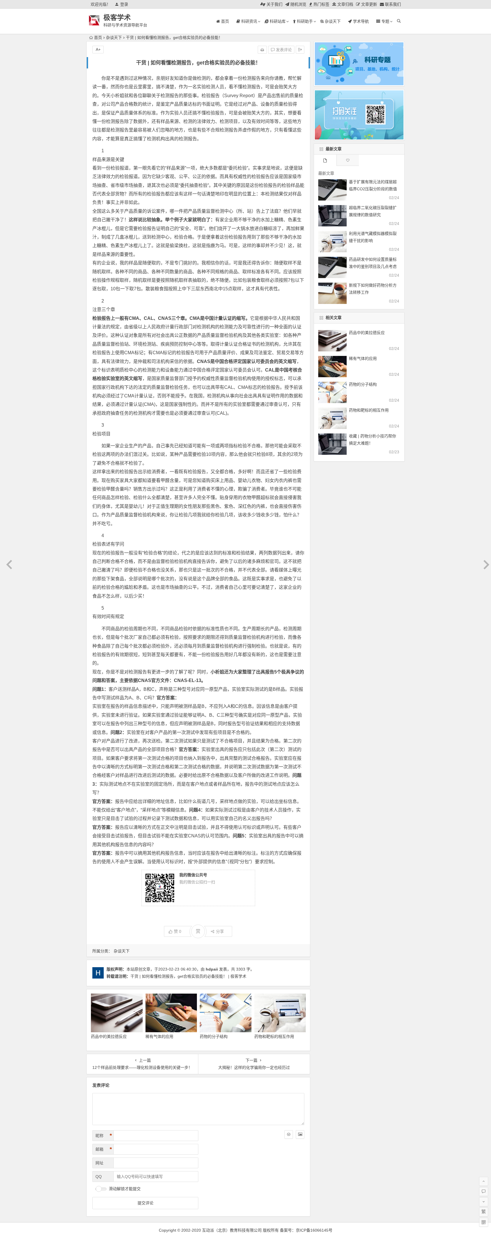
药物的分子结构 (214, 1036)
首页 (98, 37)
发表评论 (283, 49)
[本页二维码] (483, 1222)
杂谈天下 (114, 37)
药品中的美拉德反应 (109, 1036)
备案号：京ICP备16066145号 (306, 1230)
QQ (98, 1176)
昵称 (103, 1135)
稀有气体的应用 (159, 1036)
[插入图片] (300, 1134)
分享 (220, 931)
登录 (124, 4)
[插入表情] (288, 1134)
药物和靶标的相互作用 (274, 1036)
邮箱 (103, 1149)
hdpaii (212, 969)
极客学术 (117, 17)
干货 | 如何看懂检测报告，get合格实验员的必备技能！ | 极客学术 (188, 976)
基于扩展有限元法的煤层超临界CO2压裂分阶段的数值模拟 (373, 189)
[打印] (262, 50)
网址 (99, 1163)
